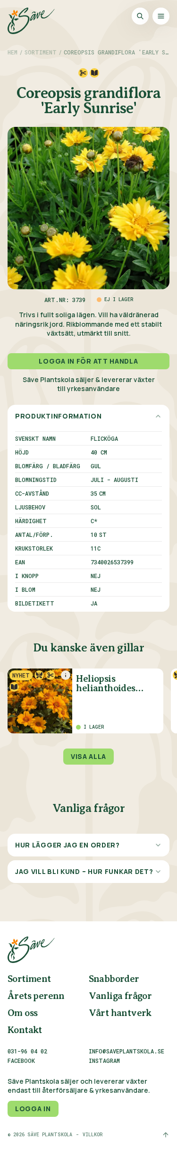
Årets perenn (36, 996)
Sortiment (41, 52)
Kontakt (25, 1030)
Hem (12, 52)
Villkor (92, 1134)
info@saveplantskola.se (126, 1051)
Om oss (22, 1013)
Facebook (21, 1061)
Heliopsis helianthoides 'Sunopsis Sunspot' (115, 684)
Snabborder (114, 979)
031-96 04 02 (27, 1051)
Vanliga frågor (120, 996)
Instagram (104, 1061)
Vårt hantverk (120, 1013)
